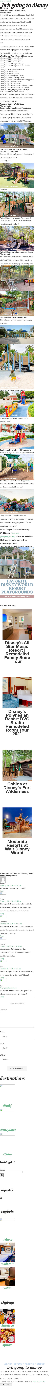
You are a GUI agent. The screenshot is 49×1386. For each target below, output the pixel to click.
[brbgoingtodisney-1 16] (7, 1085)
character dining (7, 1325)
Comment (3, 1010)
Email (2, 1043)
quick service (7, 1345)
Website (3, 1055)
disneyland (8, 1130)
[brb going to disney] (25, 3)
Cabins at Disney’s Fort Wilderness (17, 787)
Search (2, 1170)
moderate (7, 1264)
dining (18, 1363)
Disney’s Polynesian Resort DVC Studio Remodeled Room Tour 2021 (17, 722)
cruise (41, 1363)
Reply (2, 891)
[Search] (2, 1175)
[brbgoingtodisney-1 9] (7, 1110)
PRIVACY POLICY (39, 1382)
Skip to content (5, 1)
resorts (29, 1363)
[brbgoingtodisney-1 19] (7, 1134)
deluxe (7, 1239)
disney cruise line (7, 1154)
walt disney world (7, 1106)
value (7, 1288)
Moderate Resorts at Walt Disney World (17, 847)
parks (8, 1363)
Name (2, 1032)
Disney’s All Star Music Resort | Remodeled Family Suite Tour (17, 652)
